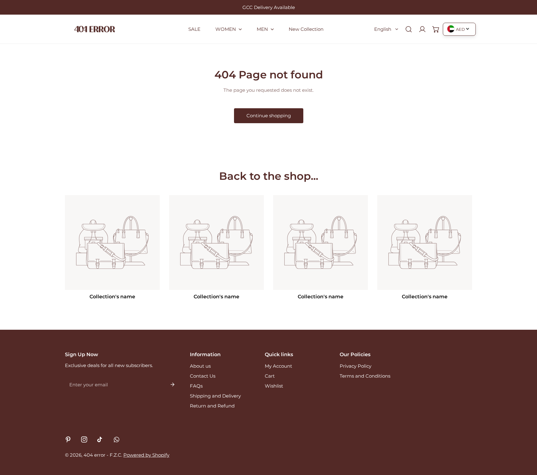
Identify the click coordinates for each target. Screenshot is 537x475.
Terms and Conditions (365, 376)
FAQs (196, 386)
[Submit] (172, 384)
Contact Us (202, 376)
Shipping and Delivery (215, 396)
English (382, 29)
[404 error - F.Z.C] (94, 29)
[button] (228, 29)
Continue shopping (268, 116)
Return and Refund (212, 406)
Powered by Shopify (146, 455)
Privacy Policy (355, 366)
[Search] (408, 29)
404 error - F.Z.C (102, 455)
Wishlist (274, 386)
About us (200, 366)
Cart (270, 376)
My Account (278, 366)
